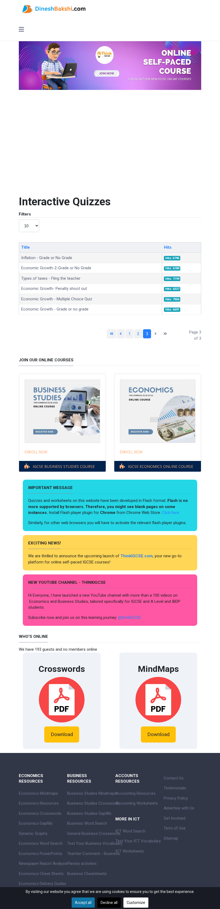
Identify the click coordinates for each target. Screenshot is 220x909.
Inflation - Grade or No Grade (46, 257)
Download (62, 734)
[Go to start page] (111, 333)
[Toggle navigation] (21, 30)
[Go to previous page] (121, 333)
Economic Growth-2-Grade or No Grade (56, 268)
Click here (171, 512)
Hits (167, 247)
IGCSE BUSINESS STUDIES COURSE (64, 466)
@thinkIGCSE (129, 617)
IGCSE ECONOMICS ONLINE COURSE (160, 466)
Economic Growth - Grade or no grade (55, 309)
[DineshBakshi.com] (110, 8)
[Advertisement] (110, 138)
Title (25, 247)
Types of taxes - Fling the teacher (50, 278)
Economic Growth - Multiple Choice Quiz (56, 299)
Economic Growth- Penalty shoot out (54, 288)
